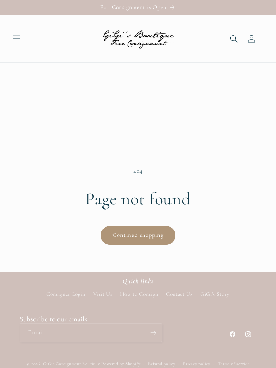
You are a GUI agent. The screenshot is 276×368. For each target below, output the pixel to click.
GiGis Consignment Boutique (71, 363)
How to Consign (139, 294)
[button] (16, 38)
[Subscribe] (153, 332)
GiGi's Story (215, 294)
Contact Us (179, 294)
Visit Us (102, 294)
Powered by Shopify (120, 363)
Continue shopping (138, 235)
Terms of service (233, 363)
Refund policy (161, 363)
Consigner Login (66, 294)
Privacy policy (196, 363)
